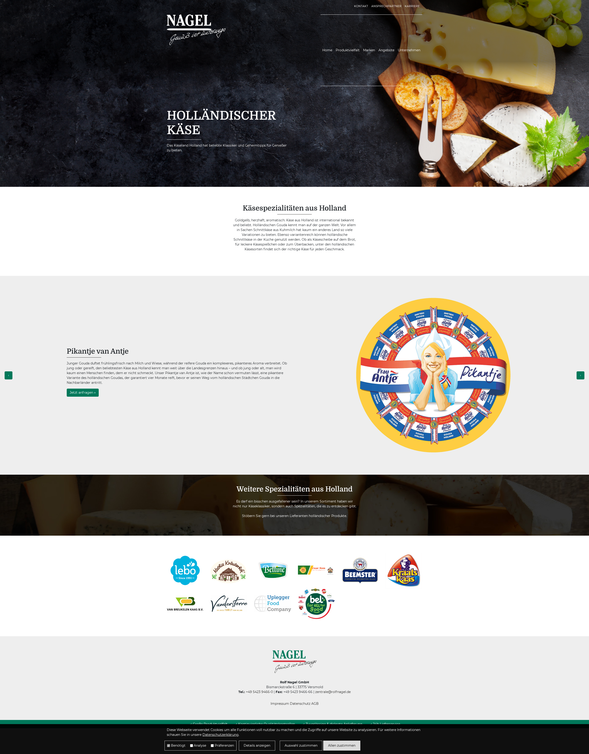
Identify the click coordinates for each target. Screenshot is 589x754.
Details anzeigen (257, 745)
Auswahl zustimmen (301, 745)
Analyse (200, 745)
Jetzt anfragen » (83, 392)
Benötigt (178, 745)
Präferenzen (224, 745)
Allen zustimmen (341, 745)
